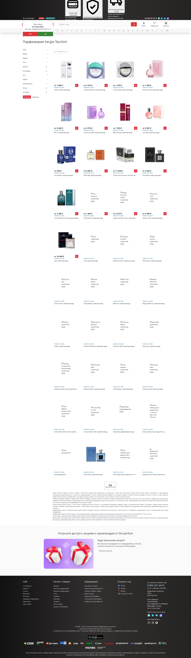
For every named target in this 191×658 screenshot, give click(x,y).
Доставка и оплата (91, 586)
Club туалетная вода (91, 261)
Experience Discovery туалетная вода (155, 474)
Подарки (56, 596)
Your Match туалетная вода (63, 175)
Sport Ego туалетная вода (151, 346)
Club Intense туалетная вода (123, 389)
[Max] (168, 18)
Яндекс (123, 591)
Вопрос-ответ (89, 594)
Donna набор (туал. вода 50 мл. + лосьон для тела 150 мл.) (163, 432)
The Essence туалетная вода (93, 218)
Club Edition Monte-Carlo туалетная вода (68, 432)
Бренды (56, 586)
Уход (55, 594)
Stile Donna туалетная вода (152, 261)
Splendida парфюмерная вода (123, 432)
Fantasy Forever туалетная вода (124, 261)
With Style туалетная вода (92, 175)
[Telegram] (162, 18)
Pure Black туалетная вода (152, 175)
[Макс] (156, 622)
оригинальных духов (103, 629)
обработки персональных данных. (112, 655)
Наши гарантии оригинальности (94, 38)
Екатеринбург (29, 18)
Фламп (123, 585)
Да (46, 34)
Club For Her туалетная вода (64, 303)
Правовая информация (31, 599)
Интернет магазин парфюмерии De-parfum (100, 627)
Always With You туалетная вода (154, 303)
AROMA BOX (50, 18)
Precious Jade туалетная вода (153, 389)
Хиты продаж (58, 604)
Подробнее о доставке (115, 42)
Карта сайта (27, 604)
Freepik (135, 631)
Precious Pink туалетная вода (153, 90)
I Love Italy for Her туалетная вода (95, 432)
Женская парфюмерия (61, 588)
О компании (27, 586)
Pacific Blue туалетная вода (93, 474)
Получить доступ (105, 551)
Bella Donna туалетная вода (122, 133)
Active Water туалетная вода (93, 303)
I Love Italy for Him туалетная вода (66, 218)
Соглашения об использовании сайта (85, 655)
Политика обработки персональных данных (97, 631)
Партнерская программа (93, 599)
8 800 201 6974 (155, 585)
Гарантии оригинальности (94, 588)
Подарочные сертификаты (94, 601)
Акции (41, 18)
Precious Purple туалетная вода (94, 133)
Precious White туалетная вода (123, 346)
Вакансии (26, 594)
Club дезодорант (60, 474)
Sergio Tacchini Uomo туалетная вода (126, 218)
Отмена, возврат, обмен (93, 591)
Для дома (57, 599)
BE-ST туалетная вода (61, 133)
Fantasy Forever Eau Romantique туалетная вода (70, 389)
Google (123, 588)
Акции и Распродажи (61, 607)
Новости (26, 588)
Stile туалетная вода (61, 261)
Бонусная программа (92, 596)
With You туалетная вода (121, 303)
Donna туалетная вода (62, 90)
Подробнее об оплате (72, 38)
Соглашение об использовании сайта (66, 631)
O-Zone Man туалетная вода (123, 90)
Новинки (56, 601)
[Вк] (165, 18)
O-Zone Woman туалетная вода (94, 90)
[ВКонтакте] (148, 622)
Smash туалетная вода (62, 346)
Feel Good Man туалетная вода (94, 389)
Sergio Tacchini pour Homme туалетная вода (128, 175)
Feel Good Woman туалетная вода (95, 346)
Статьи (25, 591)
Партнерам (27, 601)
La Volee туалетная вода (151, 133)
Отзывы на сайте (127, 594)
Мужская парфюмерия (61, 591)
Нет (30, 34)
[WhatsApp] (159, 18)
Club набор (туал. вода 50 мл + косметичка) (128, 474)
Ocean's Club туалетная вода (152, 218)
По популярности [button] (60, 51)
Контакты (26, 596)
